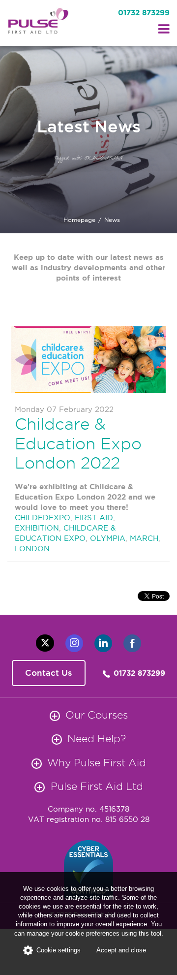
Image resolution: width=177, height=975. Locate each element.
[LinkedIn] (103, 643)
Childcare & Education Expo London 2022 (78, 443)
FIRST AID (94, 517)
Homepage (79, 220)
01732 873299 (144, 12)
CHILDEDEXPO (42, 517)
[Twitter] (45, 643)
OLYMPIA (107, 538)
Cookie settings (58, 950)
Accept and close (121, 950)
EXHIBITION (37, 528)
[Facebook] (132, 643)
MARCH (144, 538)
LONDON (32, 548)
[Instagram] (74, 643)
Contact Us (48, 672)
